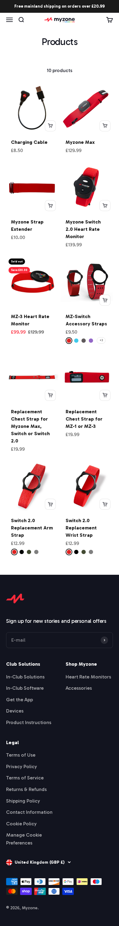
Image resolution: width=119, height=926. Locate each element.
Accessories (79, 688)
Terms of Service (25, 778)
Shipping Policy (23, 801)
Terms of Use (20, 755)
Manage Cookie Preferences (24, 839)
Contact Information (29, 812)
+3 (101, 340)
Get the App (19, 699)
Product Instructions (28, 722)
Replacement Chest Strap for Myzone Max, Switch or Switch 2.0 (30, 426)
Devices (14, 711)
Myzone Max (80, 142)
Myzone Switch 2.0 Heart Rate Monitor (83, 229)
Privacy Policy (21, 766)
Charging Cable (29, 142)
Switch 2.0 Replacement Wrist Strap (81, 528)
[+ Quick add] (50, 125)
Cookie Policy (21, 824)
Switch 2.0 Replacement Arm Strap (32, 528)
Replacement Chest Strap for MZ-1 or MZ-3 (84, 419)
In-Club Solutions (25, 677)
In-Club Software (25, 688)
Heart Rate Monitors (88, 677)
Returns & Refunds (26, 789)
